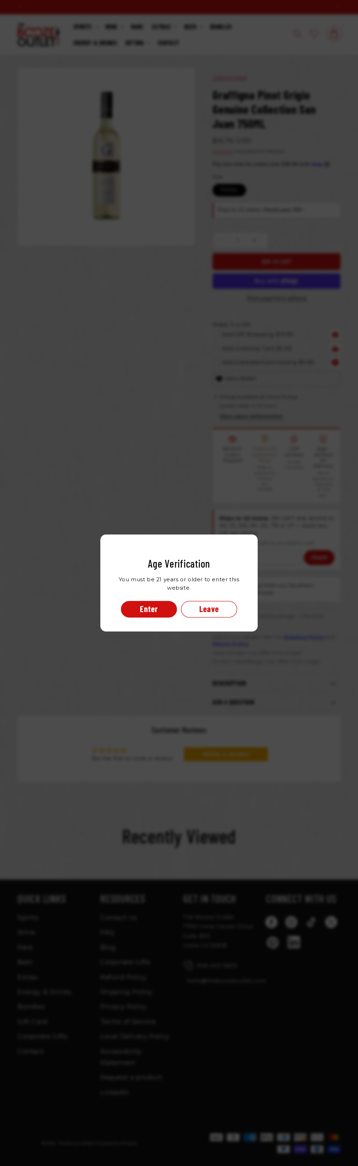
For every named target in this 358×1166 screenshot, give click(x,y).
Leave (209, 609)
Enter (149, 609)
